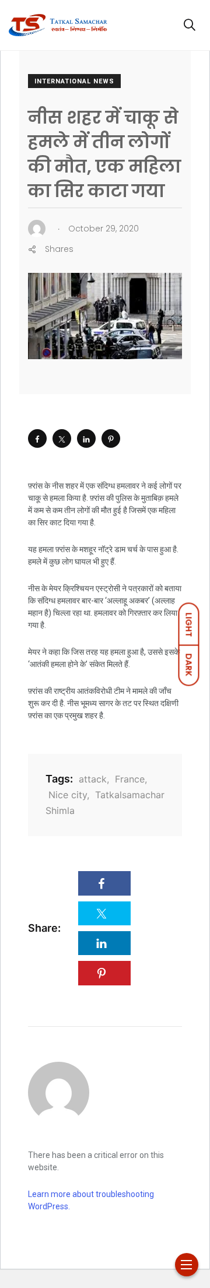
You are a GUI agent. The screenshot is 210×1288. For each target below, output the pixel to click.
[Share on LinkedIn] (86, 438)
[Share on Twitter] (61, 438)
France (130, 779)
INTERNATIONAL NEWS (74, 81)
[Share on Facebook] (37, 438)
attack (93, 779)
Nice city (67, 795)
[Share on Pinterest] (111, 438)
